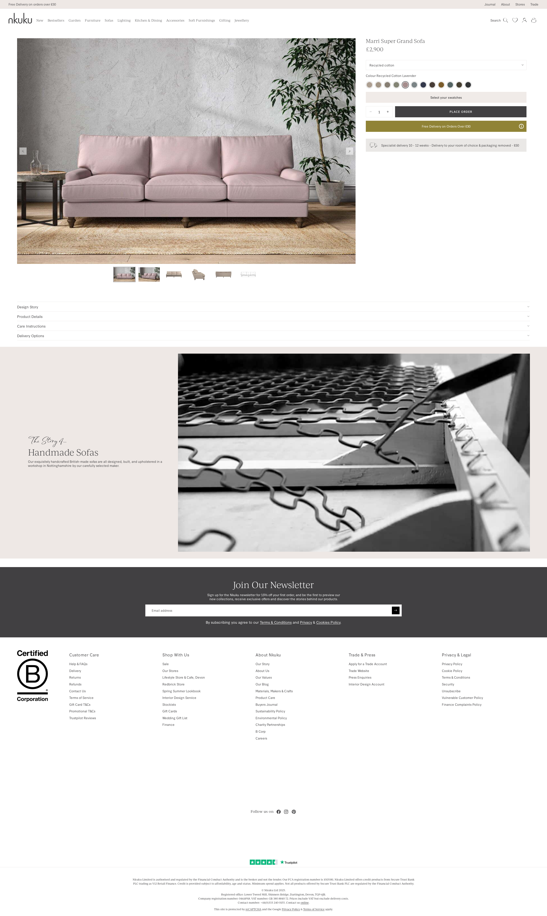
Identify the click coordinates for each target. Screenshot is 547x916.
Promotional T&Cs (82, 711)
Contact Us (77, 691)
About (505, 4)
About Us (262, 670)
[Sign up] (396, 610)
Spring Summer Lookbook (181, 691)
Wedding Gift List (174, 718)
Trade (534, 4)
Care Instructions (31, 325)
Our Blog (262, 684)
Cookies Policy (328, 622)
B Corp (261, 731)
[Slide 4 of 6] (198, 274)
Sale (165, 664)
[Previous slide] (23, 151)
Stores (520, 4)
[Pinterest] (293, 811)
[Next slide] (349, 151)
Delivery (75, 670)
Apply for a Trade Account (368, 664)
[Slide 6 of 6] (248, 274)
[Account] (524, 20)
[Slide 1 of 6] (124, 274)
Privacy (306, 622)
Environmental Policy (271, 718)
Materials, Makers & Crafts (274, 691)
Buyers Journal (267, 704)
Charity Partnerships (270, 724)
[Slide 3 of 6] (174, 274)
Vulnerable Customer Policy (462, 697)
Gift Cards (169, 711)
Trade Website (359, 670)
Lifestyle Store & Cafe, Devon (183, 677)
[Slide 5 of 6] (223, 274)
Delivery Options (30, 335)
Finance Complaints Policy (461, 704)
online (305, 902)
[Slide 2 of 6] (149, 274)
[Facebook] (278, 811)
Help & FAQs (78, 664)
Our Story (262, 664)
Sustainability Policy (270, 711)
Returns (75, 677)
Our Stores (170, 670)
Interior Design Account (366, 684)
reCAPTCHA (253, 909)
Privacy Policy (452, 664)
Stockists (169, 704)
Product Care (265, 697)
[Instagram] (286, 811)
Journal (490, 4)
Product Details (30, 316)
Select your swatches (446, 97)
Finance (168, 724)
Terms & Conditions (276, 622)
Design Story (27, 306)
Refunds (75, 684)
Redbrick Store (173, 684)
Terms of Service (81, 697)
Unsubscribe (451, 691)
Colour (391, 76)
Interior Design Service (179, 697)
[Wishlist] (515, 20)
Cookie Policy (452, 670)
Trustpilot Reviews (82, 718)
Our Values (264, 677)
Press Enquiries (360, 677)
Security (448, 684)
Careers (261, 738)
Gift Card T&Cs (79, 704)
